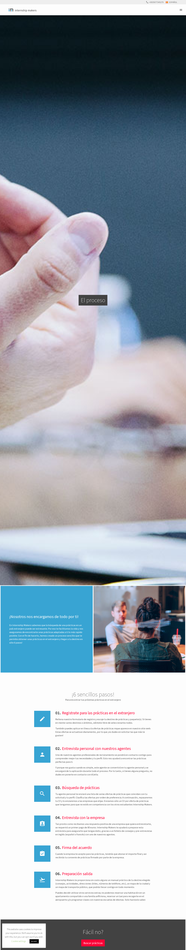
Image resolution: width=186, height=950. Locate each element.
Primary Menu (181, 10)
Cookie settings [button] (18, 941)
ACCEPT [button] (34, 941)
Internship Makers (25, 10)
